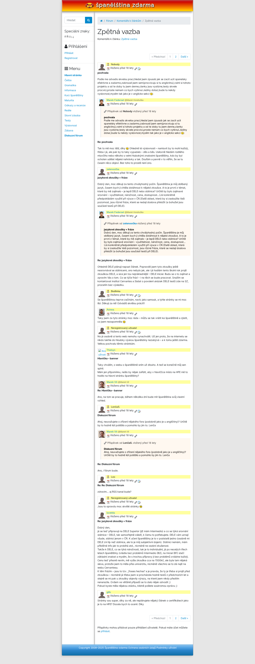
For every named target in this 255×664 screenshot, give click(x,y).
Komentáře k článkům (129, 20)
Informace (70, 90)
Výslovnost (71, 125)
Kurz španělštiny (74, 95)
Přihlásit (69, 52)
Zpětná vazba (129, 38)
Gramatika (70, 85)
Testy (68, 120)
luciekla (111, 512)
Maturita (69, 100)
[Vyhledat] (88, 20)
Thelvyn (111, 350)
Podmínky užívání (166, 647)
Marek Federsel (125, 100)
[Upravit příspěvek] (139, 67)
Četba (68, 80)
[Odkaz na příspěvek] (105, 111)
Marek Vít (118, 382)
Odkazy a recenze (75, 105)
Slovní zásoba (72, 115)
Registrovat (71, 58)
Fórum (109, 20)
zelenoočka (113, 169)
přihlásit (105, 631)
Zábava (69, 130)
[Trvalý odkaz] (135, 67)
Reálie (68, 110)
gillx (109, 592)
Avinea (110, 309)
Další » (184, 56)
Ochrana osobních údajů (142, 647)
